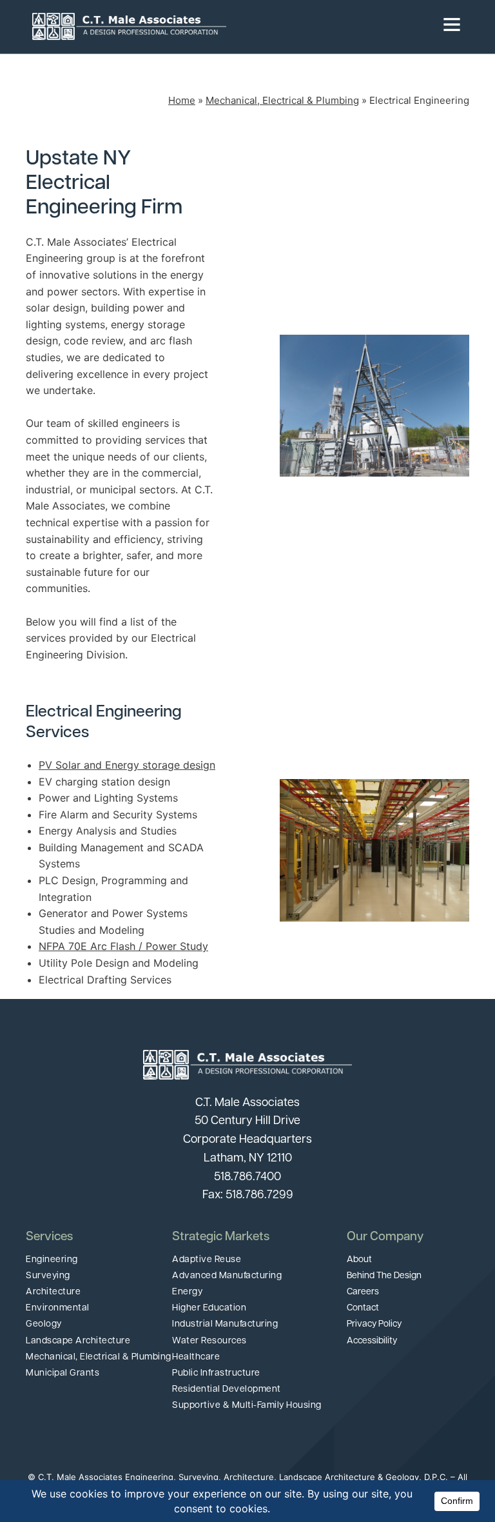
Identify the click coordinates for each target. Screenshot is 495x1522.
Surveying (48, 1276)
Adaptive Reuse (206, 1260)
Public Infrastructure (216, 1373)
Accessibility (372, 1341)
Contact (363, 1308)
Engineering (52, 1260)
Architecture (53, 1292)
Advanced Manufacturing (227, 1276)
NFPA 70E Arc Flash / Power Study (123, 946)
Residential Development (226, 1389)
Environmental (58, 1308)
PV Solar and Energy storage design (127, 764)
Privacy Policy (374, 1324)
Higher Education (209, 1308)
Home (181, 100)
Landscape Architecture (78, 1341)
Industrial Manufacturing (225, 1324)
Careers (363, 1292)
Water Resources (209, 1341)
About (359, 1260)
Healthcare (196, 1357)
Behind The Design (384, 1276)
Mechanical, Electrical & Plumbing (282, 100)
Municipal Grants (62, 1373)
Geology (44, 1324)
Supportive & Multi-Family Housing (247, 1405)
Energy (187, 1292)
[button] (344, 26)
